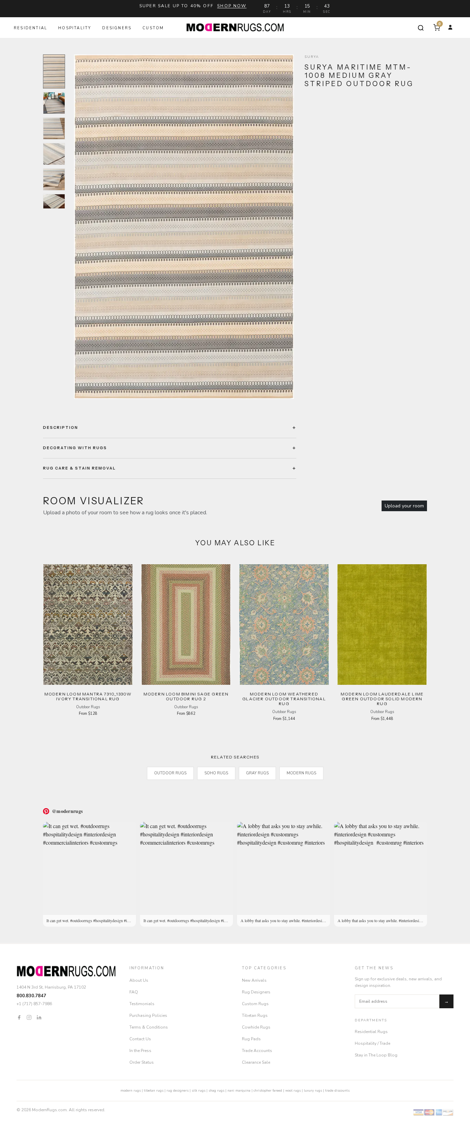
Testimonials (141, 1004)
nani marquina (238, 1090)
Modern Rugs (301, 773)
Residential (30, 28)
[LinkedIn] (39, 1017)
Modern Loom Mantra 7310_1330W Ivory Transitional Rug (88, 696)
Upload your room (404, 506)
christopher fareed (268, 1090)
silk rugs (198, 1090)
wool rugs (293, 1090)
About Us (138, 980)
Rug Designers (256, 992)
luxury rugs (313, 1090)
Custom (153, 28)
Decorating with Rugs (75, 447)
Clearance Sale (256, 1062)
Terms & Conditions (148, 1027)
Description (60, 427)
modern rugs (130, 1090)
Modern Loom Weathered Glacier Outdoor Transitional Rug (284, 699)
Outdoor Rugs (170, 773)
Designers (116, 28)
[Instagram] (29, 1017)
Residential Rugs (371, 1031)
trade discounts (337, 1090)
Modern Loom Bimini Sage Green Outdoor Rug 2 (186, 696)
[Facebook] (19, 1017)
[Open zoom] (183, 226)
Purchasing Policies (148, 1015)
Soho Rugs (216, 773)
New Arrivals (254, 980)
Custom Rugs (255, 1004)
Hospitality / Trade (372, 1043)
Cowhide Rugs (256, 1027)
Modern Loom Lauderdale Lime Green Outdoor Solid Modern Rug (382, 699)
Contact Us (140, 1039)
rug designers (178, 1090)
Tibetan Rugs (255, 1015)
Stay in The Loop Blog (376, 1055)
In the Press (140, 1050)
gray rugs (257, 773)
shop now (231, 6)
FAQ (133, 992)
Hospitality (74, 28)
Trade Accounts (257, 1050)
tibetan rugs (153, 1090)
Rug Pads (251, 1039)
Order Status (141, 1062)
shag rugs (216, 1090)
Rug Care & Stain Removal (79, 468)
